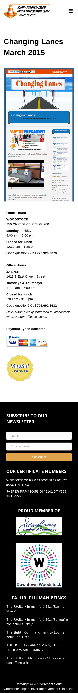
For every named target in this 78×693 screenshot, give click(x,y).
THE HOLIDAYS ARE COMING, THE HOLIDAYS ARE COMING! (32, 647)
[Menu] (70, 10)
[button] (39, 457)
